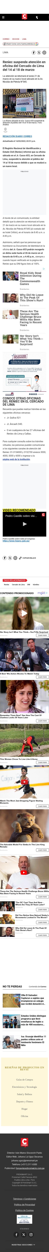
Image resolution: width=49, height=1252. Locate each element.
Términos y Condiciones (24, 1199)
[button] (24, 524)
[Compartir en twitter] (39, 53)
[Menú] (3, 17)
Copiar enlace (29, 558)
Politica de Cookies (24, 1210)
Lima (5, 52)
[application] (24, 524)
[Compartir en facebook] (34, 53)
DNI (28, 585)
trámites (36, 585)
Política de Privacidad (24, 1204)
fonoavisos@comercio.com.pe (30, 1168)
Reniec (6, 585)
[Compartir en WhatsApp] (44, 53)
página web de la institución (16, 459)
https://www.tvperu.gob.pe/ (16, 541)
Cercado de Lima (18, 585)
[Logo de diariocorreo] (24, 17)
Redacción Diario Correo (17, 136)
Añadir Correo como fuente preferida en (20, 44)
